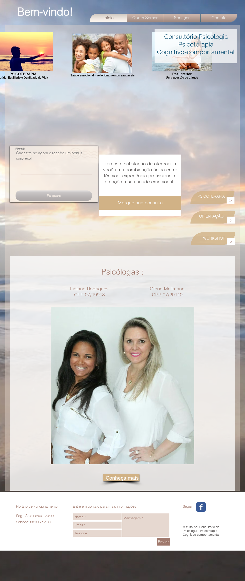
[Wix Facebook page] (201, 507)
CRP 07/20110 (167, 295)
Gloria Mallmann (167, 289)
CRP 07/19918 (89, 295)
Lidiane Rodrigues (89, 289)
